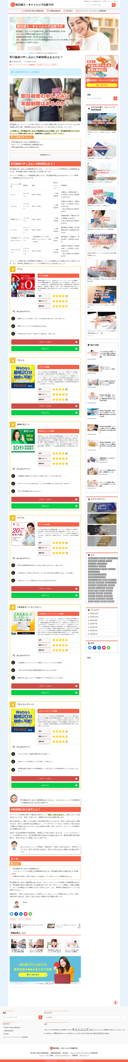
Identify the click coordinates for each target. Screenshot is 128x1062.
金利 (90, 601)
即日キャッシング (110, 582)
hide (49, 155)
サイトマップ (84, 1055)
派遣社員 (99, 596)
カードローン (102, 563)
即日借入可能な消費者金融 (34, 11)
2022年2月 (93, 630)
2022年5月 (93, 627)
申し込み (46, 64)
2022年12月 (94, 613)
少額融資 (99, 593)
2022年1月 (93, 634)
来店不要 (92, 596)
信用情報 (92, 582)
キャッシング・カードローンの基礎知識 (92, 11)
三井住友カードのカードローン (97, 574)
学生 (96, 590)
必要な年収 (108, 593)
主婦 (105, 579)
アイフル (102, 561)
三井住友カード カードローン (97, 577)
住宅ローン (112, 579)
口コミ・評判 (100, 588)
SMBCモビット (93, 558)
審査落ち (109, 590)
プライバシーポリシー (62, 1055)
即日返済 (92, 588)
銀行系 (96, 601)
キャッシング (93, 566)
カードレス (92, 563)
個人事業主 (100, 582)
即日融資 (39, 64)
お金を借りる (93, 561)
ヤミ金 (104, 569)
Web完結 (103, 558)
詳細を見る (45, 348)
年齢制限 (53, 64)
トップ (41, 1055)
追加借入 (109, 598)
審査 (102, 590)
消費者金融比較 (54, 11)
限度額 (103, 601)
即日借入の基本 (102, 585)
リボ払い (112, 569)
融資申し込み (100, 598)
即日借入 (69, 11)
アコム (109, 561)
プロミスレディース (94, 569)
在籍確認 (109, 588)
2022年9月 (93, 620)
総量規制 (92, 598)
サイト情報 (49, 1055)
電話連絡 (110, 601)
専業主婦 (92, 593)
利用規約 (75, 1055)
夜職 (90, 590)
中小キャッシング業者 (95, 579)
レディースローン (94, 571)
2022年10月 (94, 617)
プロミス (102, 566)
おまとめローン (112, 558)
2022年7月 (93, 624)
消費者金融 (108, 596)
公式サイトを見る (45, 342)
